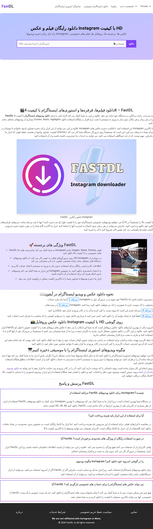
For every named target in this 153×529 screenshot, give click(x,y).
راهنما (114, 6)
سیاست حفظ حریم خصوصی (95, 512)
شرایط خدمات (57, 512)
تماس (134, 512)
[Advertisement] (76, 85)
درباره (19, 512)
